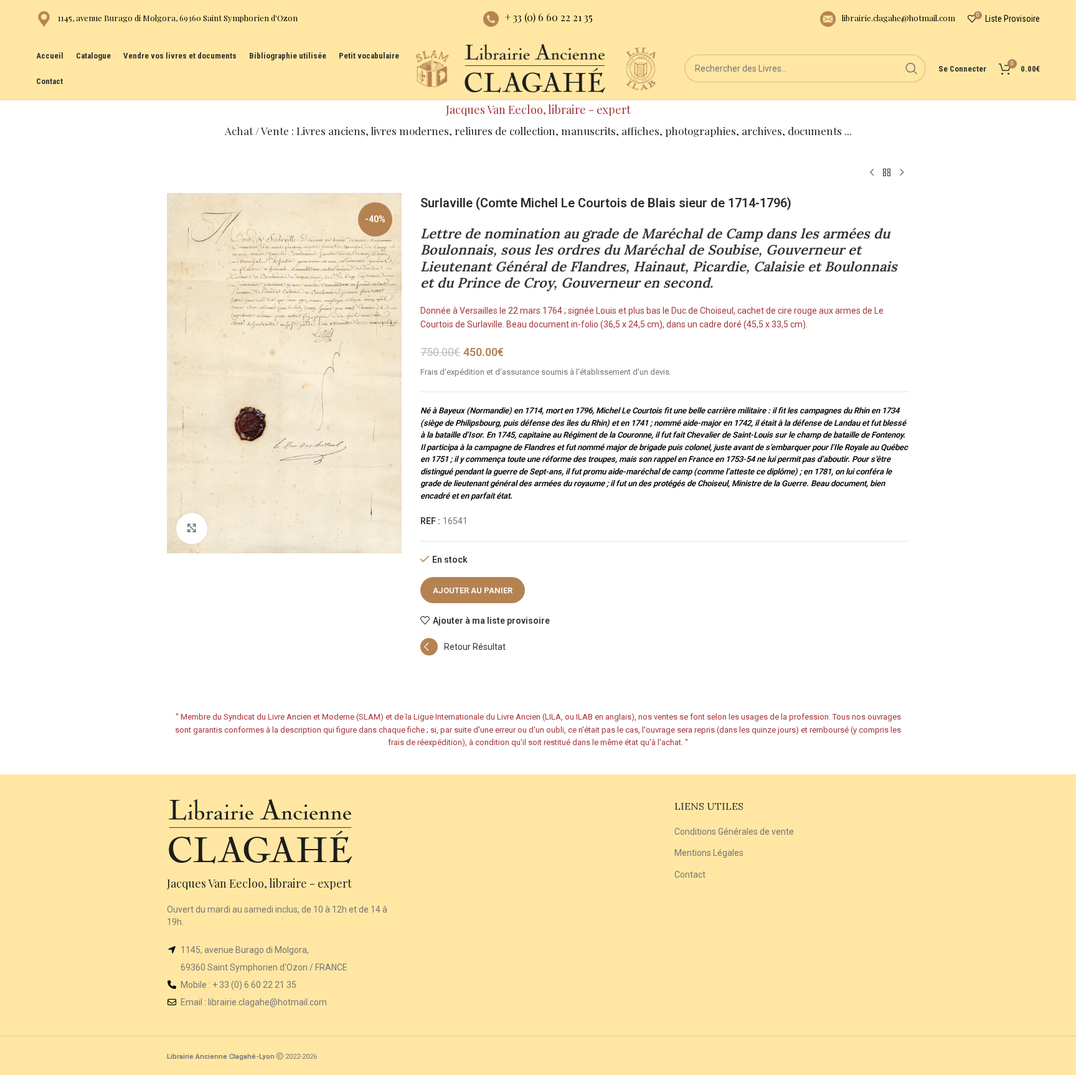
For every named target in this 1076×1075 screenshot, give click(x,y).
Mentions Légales (708, 853)
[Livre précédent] (871, 173)
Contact (690, 875)
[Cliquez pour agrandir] (191, 528)
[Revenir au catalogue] (886, 173)
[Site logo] (432, 68)
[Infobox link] (167, 19)
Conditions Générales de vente (734, 832)
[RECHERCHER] (911, 68)
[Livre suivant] (901, 173)
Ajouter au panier (472, 590)
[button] (463, 652)
